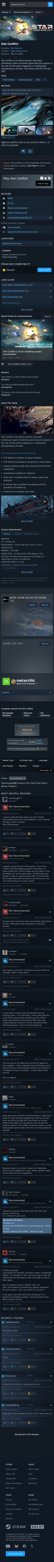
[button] (6, 12)
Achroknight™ (15, 798)
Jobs (30, 1474)
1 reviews (12, 1152)
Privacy (9, 1499)
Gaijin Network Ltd (19, 51)
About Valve (33, 1469)
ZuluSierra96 (14, 902)
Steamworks (11, 1478)
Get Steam (32, 1499)
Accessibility (11, 1504)
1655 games (13, 1195)
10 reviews (23, 954)
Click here (31, 165)
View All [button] (48, 316)
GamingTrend (6, 387)
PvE (38, 80)
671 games (13, 850)
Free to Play (8, 80)
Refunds (9, 1518)
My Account (33, 1514)
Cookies (9, 1514)
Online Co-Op (25, 80)
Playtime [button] (22, 766)
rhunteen (13, 951)
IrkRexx (12, 1149)
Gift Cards (10, 1488)
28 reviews (24, 905)
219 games (13, 905)
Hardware (32, 1478)
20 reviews (13, 997)
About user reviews (28, 714)
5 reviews (12, 1100)
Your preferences (45, 714)
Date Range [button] (8, 766)
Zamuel (12, 1251)
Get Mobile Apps (15, 1554)
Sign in (4, 142)
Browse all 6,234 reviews (27, 1434)
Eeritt (11, 1044)
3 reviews (24, 1195)
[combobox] (29, 4)
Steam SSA (10, 1474)
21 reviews (24, 850)
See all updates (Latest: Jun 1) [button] (20, 364)
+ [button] (44, 80)
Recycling (32, 1483)
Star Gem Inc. (17, 48)
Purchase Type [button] (26, 760)
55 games (12, 1254)
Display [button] (36, 766)
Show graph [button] (44, 770)
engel (11, 1097)
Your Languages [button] (16, 778)
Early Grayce (14, 1192)
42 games (12, 954)
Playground (5, 395)
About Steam (11, 1469)
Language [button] (43, 760)
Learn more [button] (44, 270)
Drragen (12, 847)
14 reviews (13, 801)
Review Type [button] (8, 760)
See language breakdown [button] (7, 714)
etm (10, 994)
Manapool (5, 379)
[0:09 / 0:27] (27, 110)
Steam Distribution (14, 1483)
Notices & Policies (13, 1509)
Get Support (33, 1509)
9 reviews (12, 1047)
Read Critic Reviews (26, 683)
